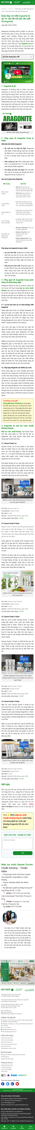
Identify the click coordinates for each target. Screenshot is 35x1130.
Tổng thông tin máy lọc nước (8, 1048)
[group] (17, 972)
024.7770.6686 (7, 1027)
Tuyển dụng (4, 1071)
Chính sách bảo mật (6, 1042)
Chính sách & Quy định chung (9, 1044)
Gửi (23, 853)
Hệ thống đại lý (5, 1056)
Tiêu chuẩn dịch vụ (6, 1046)
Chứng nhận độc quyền (7, 1059)
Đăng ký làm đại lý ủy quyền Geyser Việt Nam (13, 1054)
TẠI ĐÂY (21, 518)
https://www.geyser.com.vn (9, 1031)
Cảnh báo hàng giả (6, 1067)
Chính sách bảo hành (6, 1038)
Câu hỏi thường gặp (6, 1069)
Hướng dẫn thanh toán (7, 1065)
